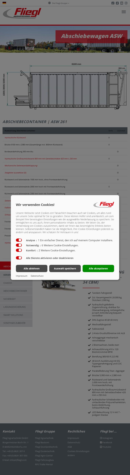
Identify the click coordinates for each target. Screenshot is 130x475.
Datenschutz (37, 275)
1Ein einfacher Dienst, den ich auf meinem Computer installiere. (74, 240)
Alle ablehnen (32, 268)
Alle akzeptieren (98, 268)
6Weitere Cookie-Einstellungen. (59, 245)
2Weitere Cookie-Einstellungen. (56, 250)
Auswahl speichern (65, 268)
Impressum (21, 275)
